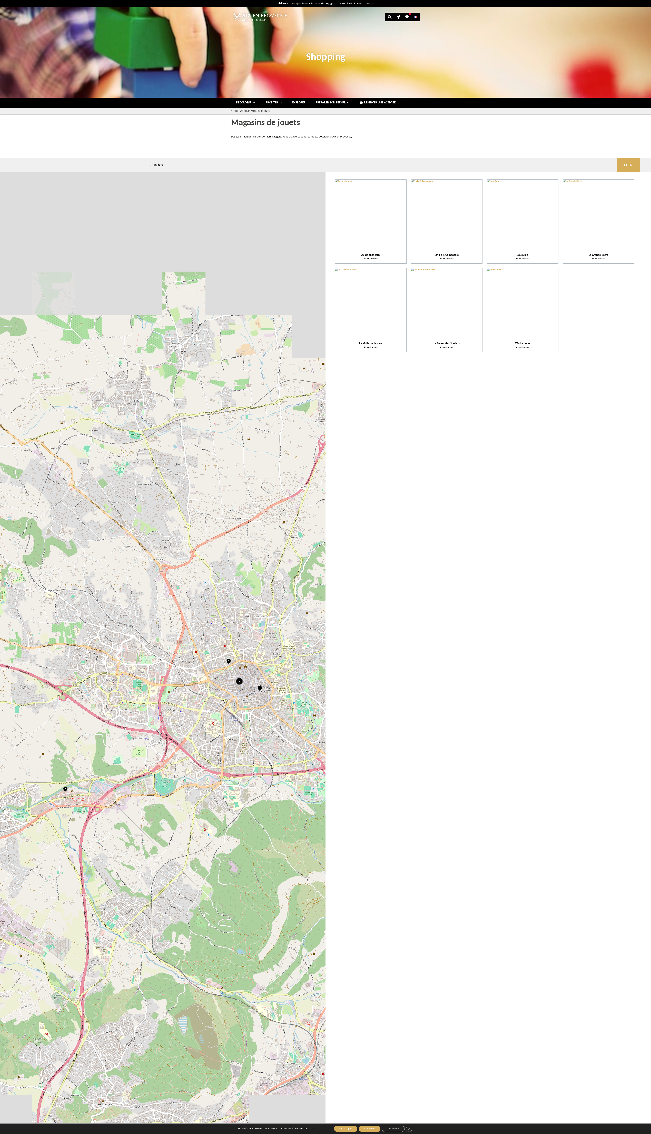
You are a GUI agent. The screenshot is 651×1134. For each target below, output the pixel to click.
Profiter (272, 102)
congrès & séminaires (349, 3)
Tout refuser (369, 1128)
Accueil (234, 111)
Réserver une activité (380, 102)
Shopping (244, 111)
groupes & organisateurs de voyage (312, 3)
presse (369, 3)
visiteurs (283, 3)
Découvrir (243, 102)
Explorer (298, 102)
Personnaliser (393, 1128)
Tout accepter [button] (345, 1128)
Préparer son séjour (331, 102)
